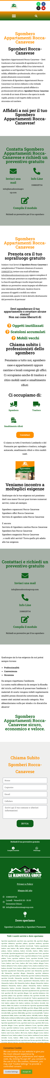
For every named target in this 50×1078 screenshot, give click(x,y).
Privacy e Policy (25, 884)
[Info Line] (36, 171)
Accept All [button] (27, 1071)
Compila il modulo (25, 208)
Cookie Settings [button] (11, 1071)
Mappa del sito (25, 890)
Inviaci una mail (25, 583)
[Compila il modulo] (25, 200)
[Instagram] (38, 8)
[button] (14, 16)
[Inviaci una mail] (13, 171)
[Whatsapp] (38, 4)
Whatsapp (36, 850)
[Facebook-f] (43, 4)
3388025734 (6, 271)
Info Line (37, 178)
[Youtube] (43, 8)
